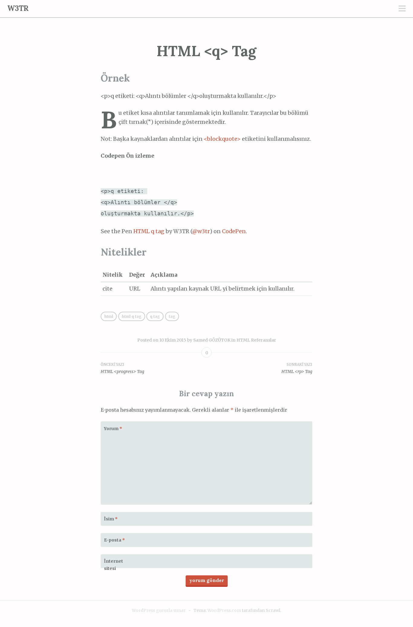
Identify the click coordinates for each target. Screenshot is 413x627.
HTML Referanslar (256, 340)
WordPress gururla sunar (159, 610)
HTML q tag (148, 231)
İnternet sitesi (113, 564)
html (108, 316)
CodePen (234, 231)
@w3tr (201, 231)
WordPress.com (224, 610)
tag (172, 316)
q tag (155, 316)
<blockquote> (222, 139)
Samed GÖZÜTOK (211, 340)
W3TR (18, 8)
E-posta (114, 540)
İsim (111, 519)
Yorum (113, 428)
